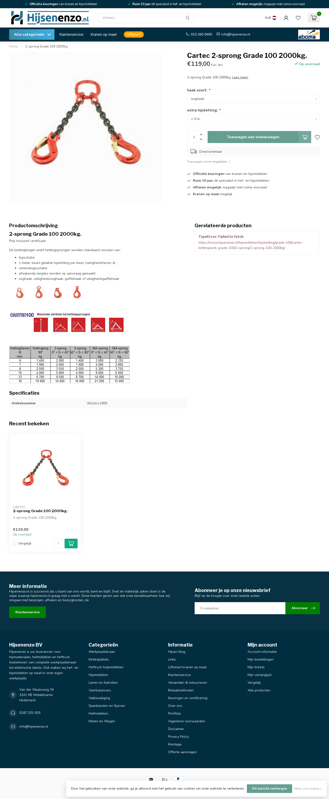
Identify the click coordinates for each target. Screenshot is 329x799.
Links (172, 659)
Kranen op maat (104, 34)
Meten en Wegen (102, 721)
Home (13, 46)
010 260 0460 (201, 34)
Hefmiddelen (98, 713)
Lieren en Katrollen (103, 682)
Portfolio (174, 713)
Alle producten (259, 690)
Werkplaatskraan (102, 651)
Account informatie (262, 651)
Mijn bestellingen (261, 659)
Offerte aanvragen (182, 752)
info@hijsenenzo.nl (235, 34)
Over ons (175, 705)
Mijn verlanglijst (259, 675)
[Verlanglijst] (298, 18)
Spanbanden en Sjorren (107, 705)
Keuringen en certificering (187, 698)
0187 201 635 (29, 712)
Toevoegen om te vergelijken (207, 161)
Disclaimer (176, 729)
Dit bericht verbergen (269, 788)
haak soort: (198, 90)
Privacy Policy (178, 736)
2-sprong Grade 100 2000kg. (46, 46)
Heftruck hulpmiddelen (106, 667)
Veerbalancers (100, 690)
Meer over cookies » (308, 788)
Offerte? (134, 34)
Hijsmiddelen (98, 675)
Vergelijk (25, 543)
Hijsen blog (176, 651)
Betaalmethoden (181, 690)
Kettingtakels (99, 659)
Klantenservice (71, 34)
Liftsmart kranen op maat (187, 667)
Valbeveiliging (99, 698)
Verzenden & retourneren (187, 682)
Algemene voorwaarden (186, 721)
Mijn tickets (256, 667)
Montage (175, 744)
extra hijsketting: (203, 110)
